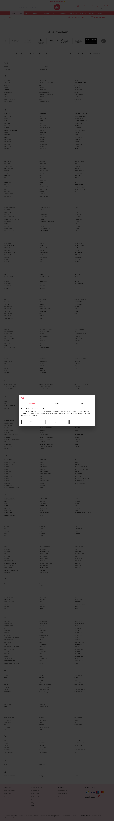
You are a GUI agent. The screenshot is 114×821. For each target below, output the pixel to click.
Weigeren (33, 422)
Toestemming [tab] (32, 403)
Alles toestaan (81, 422)
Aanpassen (56, 422)
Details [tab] (57, 403)
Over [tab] (82, 403)
